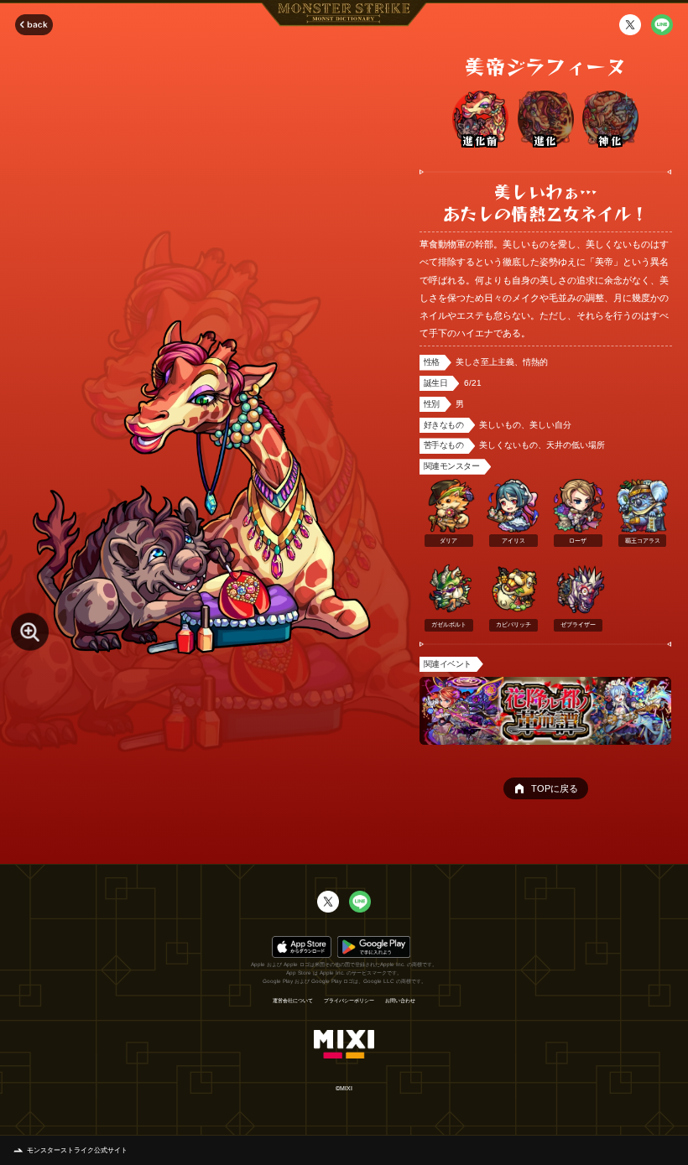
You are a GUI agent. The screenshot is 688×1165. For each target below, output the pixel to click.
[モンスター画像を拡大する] (30, 632)
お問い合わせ (400, 1000)
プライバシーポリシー (349, 1000)
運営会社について (293, 1000)
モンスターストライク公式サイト (77, 1150)
